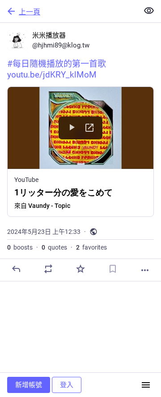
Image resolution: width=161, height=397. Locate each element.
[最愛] (80, 268)
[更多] (145, 270)
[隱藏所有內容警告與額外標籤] (149, 11)
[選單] (146, 385)
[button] (80, 151)
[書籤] (112, 268)
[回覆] (16, 268)
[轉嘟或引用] (48, 268)
